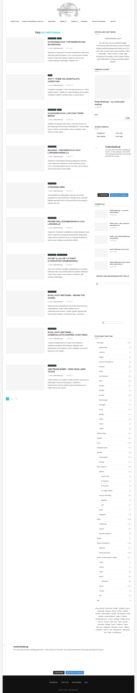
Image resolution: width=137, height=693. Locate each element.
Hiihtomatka (106, 614)
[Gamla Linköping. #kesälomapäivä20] (122, 175)
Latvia (115, 562)
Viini (114, 600)
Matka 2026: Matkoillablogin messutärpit (120, 237)
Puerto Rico (116, 476)
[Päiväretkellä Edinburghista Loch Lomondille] (25, 230)
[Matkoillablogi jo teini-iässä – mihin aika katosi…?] (101, 265)
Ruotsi (115, 576)
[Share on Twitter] (68, 65)
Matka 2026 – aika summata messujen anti (119, 224)
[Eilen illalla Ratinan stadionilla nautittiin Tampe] (122, 164)
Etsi (96, 115)
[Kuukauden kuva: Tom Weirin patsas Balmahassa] (25, 50)
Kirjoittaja (15, 21)
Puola (115, 409)
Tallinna (126, 627)
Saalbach (120, 624)
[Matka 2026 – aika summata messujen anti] (101, 227)
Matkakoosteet (114, 448)
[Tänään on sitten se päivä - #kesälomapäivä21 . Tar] (103, 175)
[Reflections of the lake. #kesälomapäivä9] (15, 662)
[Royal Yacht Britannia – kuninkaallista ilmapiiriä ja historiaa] (25, 340)
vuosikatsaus (116, 632)
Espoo (114, 611)
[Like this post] (63, 65)
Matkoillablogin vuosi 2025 (119, 249)
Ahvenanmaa (99, 608)
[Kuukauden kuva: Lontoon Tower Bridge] (25, 121)
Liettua (115, 567)
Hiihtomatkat (114, 433)
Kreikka (115, 390)
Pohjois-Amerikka (115, 495)
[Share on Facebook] (66, 65)
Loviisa (110, 619)
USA (116, 505)
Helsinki (98, 614)
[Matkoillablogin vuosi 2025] (101, 252)
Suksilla (74, 21)
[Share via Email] (73, 65)
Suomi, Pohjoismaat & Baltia (32, 21)
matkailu (116, 619)
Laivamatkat (115, 457)
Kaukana (84, 21)
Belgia (115, 357)
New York (113, 622)
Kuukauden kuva (101, 619)
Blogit (115, 608)
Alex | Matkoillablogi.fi (56, 48)
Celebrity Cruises (124, 608)
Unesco (106, 630)
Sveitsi (115, 424)
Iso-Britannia (115, 376)
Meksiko (116, 500)
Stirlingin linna (56, 187)
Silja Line (99, 627)
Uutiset (115, 529)
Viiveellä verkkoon (115, 534)
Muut (114, 519)
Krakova (124, 616)
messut (100, 622)
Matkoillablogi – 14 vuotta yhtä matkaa (109, 103)
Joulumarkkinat (109, 616)
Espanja (115, 366)
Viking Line (126, 630)
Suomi (115, 586)
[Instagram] (126, 9)
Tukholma (116, 581)
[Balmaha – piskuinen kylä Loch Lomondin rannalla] (25, 158)
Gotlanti (125, 611)
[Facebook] (121, 9)
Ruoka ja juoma (115, 553)
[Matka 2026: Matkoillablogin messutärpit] (101, 239)
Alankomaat (115, 347)
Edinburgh (100, 611)
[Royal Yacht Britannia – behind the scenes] (25, 303)
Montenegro (115, 400)
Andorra (115, 352)
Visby (109, 632)
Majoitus (115, 548)
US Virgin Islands (116, 491)
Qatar (115, 510)
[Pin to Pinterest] (71, 65)
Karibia (115, 471)
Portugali (115, 405)
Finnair (119, 611)
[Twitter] (123, 9)
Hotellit (113, 614)
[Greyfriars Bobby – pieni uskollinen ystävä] (25, 377)
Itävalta (115, 386)
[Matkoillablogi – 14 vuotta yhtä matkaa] (113, 87)
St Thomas (116, 486)
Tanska (115, 591)
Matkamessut (125, 619)
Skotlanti (114, 627)
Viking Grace (117, 630)
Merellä (63, 21)
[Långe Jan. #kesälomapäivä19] (103, 186)
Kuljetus (114, 438)
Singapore (115, 514)
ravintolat (101, 624)
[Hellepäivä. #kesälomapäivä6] (121, 662)
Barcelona (108, 608)
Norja (115, 572)
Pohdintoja (115, 524)
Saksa (115, 419)
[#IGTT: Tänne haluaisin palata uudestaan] (25, 87)
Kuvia (114, 443)
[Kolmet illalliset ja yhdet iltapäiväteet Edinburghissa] (25, 267)
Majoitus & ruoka (98, 21)
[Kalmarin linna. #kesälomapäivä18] (122, 186)
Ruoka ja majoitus (114, 543)
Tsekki (115, 428)
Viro (115, 596)
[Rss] (128, 9)
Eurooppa (51, 21)
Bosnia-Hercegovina (115, 362)
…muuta (113, 21)
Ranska (115, 414)
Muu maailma (114, 467)
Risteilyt (115, 462)
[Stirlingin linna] (25, 195)
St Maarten (116, 481)
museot (106, 622)
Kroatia (115, 395)
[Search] (131, 9)
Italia (115, 381)
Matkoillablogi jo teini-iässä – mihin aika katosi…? (120, 263)
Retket (114, 538)
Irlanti (115, 371)
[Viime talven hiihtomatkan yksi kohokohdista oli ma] (103, 164)
